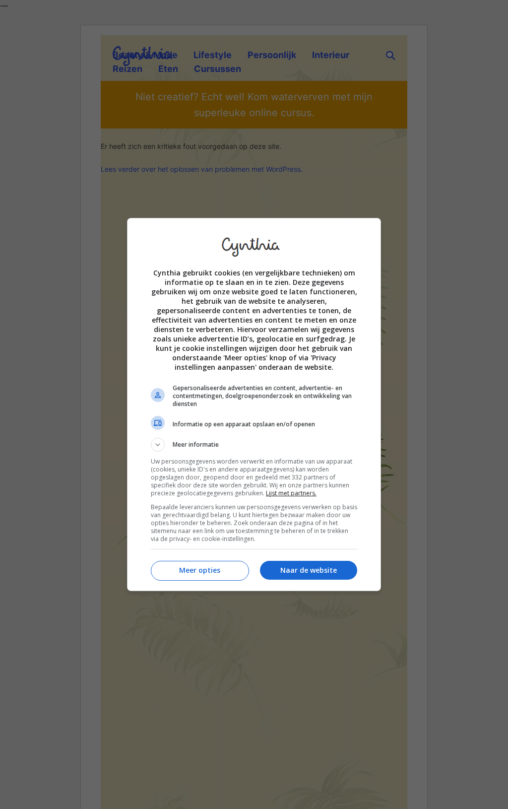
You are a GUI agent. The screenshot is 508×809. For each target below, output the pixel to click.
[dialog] (254, 404)
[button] (254, 445)
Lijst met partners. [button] (291, 493)
